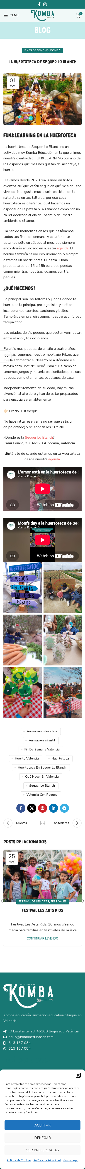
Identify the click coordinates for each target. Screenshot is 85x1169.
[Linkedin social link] (53, 808)
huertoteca (60, 758)
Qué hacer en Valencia (42, 776)
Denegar (42, 1138)
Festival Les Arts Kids (42, 910)
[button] (78, 1075)
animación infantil (42, 740)
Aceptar (42, 1125)
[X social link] (31, 808)
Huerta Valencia (27, 758)
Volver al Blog (43, 823)
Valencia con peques (42, 795)
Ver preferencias (42, 1150)
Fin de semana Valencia (42, 749)
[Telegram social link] (64, 808)
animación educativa (42, 731)
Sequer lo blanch (42, 785)
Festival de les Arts (34, 901)
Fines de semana (36, 50)
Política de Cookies (19, 1160)
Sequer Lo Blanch (39, 437)
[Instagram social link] (45, 4)
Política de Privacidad (47, 1160)
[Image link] (28, 995)
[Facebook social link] (39, 4)
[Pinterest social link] (42, 808)
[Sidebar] (5, 356)
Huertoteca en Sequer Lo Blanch (42, 767)
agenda (62, 248)
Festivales (59, 901)
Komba (55, 50)
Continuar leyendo (42, 938)
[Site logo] (42, 15)
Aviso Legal (70, 1160)
